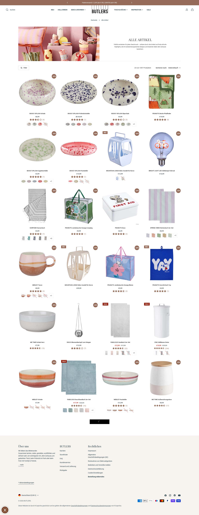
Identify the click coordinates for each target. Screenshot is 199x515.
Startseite (94, 20)
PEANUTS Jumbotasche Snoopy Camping (78, 228)
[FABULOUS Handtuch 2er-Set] (120, 320)
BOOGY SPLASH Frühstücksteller (79, 113)
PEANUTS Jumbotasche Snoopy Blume (120, 285)
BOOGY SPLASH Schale (37, 113)
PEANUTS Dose (120, 228)
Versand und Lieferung (68, 466)
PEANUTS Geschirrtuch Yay (161, 285)
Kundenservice (65, 462)
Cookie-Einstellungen (95, 473)
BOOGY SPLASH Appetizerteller (37, 171)
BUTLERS (27, 501)
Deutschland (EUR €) (29, 495)
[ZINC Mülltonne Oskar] (162, 320)
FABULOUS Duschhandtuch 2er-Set (79, 399)
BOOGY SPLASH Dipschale (120, 113)
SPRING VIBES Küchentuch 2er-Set (161, 228)
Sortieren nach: (161, 68)
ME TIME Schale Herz (37, 342)
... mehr (21, 465)
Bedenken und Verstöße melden (99, 465)
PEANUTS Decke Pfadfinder (161, 113)
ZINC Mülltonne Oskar (161, 342)
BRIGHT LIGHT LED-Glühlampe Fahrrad (162, 171)
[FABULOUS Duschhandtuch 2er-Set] (79, 377)
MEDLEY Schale (37, 399)
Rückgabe (63, 470)
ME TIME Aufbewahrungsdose (162, 399)
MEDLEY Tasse (37, 285)
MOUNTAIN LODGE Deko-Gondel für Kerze (120, 171)
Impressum (92, 451)
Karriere (62, 451)
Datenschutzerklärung (96, 469)
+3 (51, 238)
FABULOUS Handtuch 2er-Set (120, 342)
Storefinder (64, 455)
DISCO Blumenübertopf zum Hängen (79, 342)
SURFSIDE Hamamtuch (37, 228)
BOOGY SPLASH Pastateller (79, 171)
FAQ (61, 458)
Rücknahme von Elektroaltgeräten (100, 461)
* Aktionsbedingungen (26, 483)
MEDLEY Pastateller (120, 399)
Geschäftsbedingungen (79, 506)
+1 (134, 124)
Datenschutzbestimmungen (101, 506)
